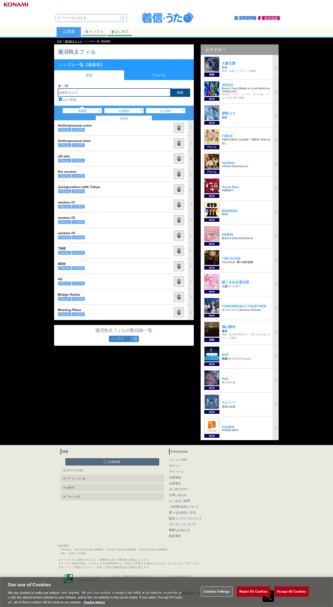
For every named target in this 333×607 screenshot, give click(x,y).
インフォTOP (178, 460)
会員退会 (175, 483)
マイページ (176, 471)
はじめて (121, 31)
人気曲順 (123, 110)
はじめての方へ (179, 489)
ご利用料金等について (184, 506)
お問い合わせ (178, 495)
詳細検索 (114, 462)
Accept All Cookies (291, 591)
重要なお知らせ (179, 530)
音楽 (71, 31)
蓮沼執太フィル (73, 41)
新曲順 (82, 110)
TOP (59, 41)
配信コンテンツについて (185, 518)
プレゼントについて (182, 524)
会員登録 (175, 477)
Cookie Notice (94, 602)
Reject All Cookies (253, 591)
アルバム (159, 75)
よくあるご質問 (179, 501)
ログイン (175, 465)
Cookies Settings (217, 591)
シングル (69, 99)
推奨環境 (175, 536)
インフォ (96, 31)
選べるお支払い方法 (182, 512)
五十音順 (165, 110)
